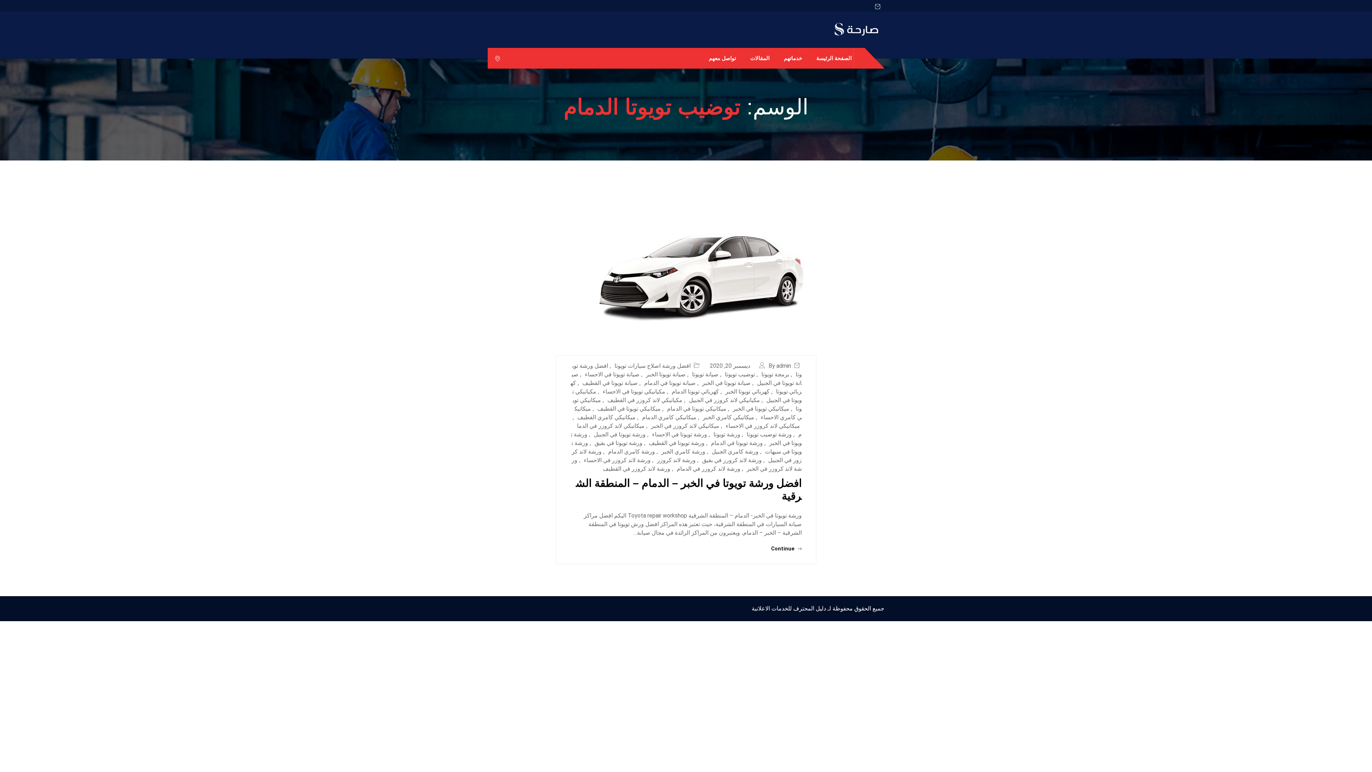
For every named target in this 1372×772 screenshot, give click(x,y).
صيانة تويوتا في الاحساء (612, 374)
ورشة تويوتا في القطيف (677, 443)
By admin (780, 365)
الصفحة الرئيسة (834, 58)
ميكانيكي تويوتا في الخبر (761, 408)
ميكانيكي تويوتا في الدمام (696, 408)
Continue (783, 548)
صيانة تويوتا (705, 374)
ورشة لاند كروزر (676, 460)
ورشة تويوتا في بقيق (618, 443)
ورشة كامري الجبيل (735, 451)
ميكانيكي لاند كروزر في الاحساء (763, 425)
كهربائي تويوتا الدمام (695, 391)
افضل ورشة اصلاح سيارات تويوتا (653, 365)
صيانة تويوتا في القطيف (610, 383)
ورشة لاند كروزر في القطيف (636, 468)
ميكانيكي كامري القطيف (606, 417)
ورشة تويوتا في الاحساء (679, 434)
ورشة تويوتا (727, 434)
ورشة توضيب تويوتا (769, 434)
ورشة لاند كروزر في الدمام (708, 468)
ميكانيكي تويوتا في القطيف (629, 408)
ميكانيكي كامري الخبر (728, 417)
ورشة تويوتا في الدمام (737, 443)
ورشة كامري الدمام (631, 451)
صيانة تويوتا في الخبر (726, 383)
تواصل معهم (722, 58)
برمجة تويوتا (775, 374)
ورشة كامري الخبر (683, 451)
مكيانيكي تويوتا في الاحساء (634, 391)
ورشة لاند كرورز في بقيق (732, 460)
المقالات (760, 58)
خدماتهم (793, 58)
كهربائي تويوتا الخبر (747, 391)
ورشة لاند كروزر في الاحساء (617, 460)
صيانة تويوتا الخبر (666, 374)
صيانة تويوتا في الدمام (670, 383)
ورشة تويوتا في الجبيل (620, 434)
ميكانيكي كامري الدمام (669, 417)
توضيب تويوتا (740, 374)
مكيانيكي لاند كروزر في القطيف (644, 400)
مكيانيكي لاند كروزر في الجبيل (724, 400)
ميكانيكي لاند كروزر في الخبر (685, 425)
